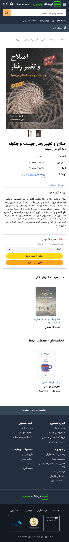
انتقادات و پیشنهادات (23, 437)
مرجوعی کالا (59, 471)
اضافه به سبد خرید (34, 256)
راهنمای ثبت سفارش (55, 454)
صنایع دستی (27, 459)
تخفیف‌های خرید (24, 433)
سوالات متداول (58, 481)
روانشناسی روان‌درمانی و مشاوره (29, 40)
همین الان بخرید (35, 262)
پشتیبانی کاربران (57, 476)
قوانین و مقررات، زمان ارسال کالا (51, 465)
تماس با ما (60, 428)
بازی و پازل (27, 454)
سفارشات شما (58, 459)
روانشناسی (51, 40)
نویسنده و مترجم (57, 442)
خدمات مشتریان (29, 20)
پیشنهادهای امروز (59, 20)
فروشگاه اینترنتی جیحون (53, 437)
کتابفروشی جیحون (56, 433)
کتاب (61, 40)
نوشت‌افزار (28, 468)
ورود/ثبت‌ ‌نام (27, 428)
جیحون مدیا (44, 20)
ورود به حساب (22, 4)
